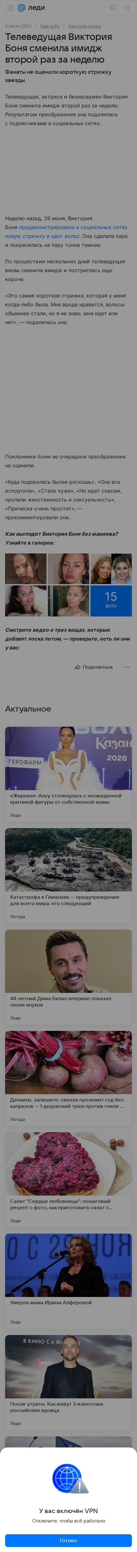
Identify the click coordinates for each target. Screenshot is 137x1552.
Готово (68, 1540)
